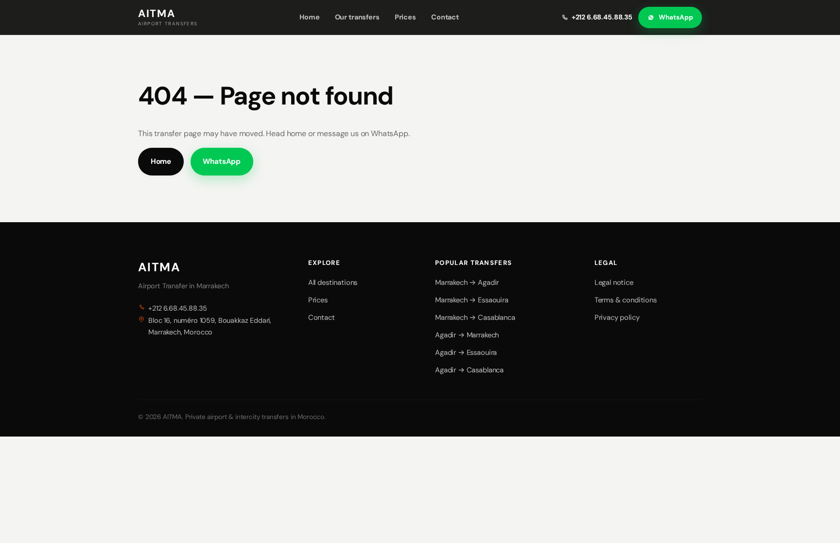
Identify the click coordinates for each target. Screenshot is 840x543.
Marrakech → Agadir (467, 282)
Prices (405, 17)
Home (309, 17)
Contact (445, 17)
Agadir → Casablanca (469, 370)
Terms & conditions (626, 300)
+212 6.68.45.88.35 (602, 17)
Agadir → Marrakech (467, 335)
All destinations (332, 282)
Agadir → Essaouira (466, 352)
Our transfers (357, 17)
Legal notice (614, 282)
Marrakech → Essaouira (471, 300)
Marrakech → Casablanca (475, 317)
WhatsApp (676, 17)
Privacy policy (617, 317)
